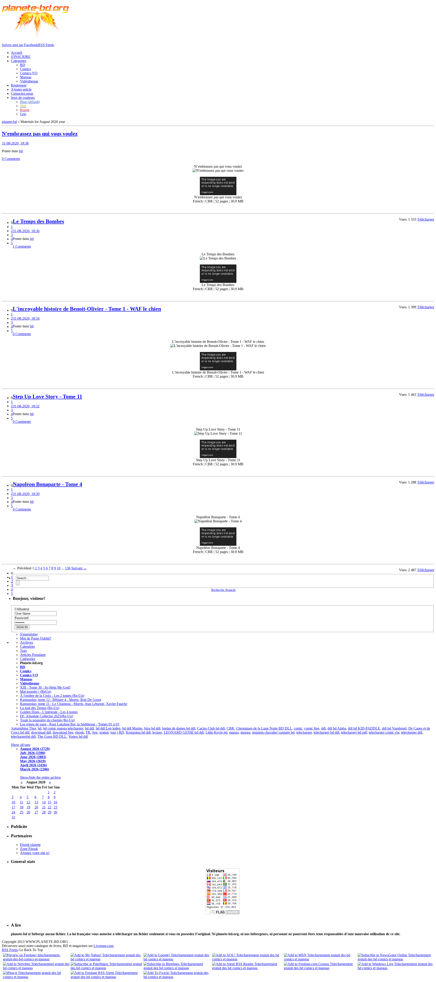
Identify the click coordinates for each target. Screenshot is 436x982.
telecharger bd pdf (354, 732)
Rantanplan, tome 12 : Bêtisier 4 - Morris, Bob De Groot (60, 700)
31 (13, 817)
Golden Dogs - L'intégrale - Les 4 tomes (49, 712)
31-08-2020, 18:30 (26, 494)
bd (21, 151)
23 (55, 807)
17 (13, 807)
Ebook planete (30, 845)
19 (28, 807)
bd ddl (89, 728)
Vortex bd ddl (78, 736)
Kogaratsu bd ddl (138, 732)
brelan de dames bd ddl (178, 728)
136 (67, 568)
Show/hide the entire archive (40, 777)
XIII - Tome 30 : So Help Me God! (45, 687)
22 (49, 807)
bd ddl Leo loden (108, 728)
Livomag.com (104, 946)
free (95, 732)
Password (21, 618)
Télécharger (425, 219)
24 (13, 812)
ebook (79, 732)
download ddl (41, 732)
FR (88, 732)
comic (298, 728)
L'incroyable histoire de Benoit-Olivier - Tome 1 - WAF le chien (87, 309)
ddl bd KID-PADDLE (364, 728)
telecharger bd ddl (326, 732)
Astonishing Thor (23, 728)
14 (44, 802)
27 (36, 812)
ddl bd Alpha (336, 728)
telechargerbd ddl (23, 736)
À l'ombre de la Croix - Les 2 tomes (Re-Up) (52, 696)
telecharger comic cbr (384, 732)
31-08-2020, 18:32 (26, 406)
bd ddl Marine (132, 728)
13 (36, 802)
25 (21, 812)
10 (58, 568)
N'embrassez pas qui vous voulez (40, 134)
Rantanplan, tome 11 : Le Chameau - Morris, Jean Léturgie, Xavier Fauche (73, 704)
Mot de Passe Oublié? (35, 638)
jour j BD (117, 732)
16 (55, 802)
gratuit (104, 732)
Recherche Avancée (223, 590)
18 (21, 807)
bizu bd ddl (152, 728)
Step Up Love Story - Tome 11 (47, 396)
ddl (323, 728)
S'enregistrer (29, 634)
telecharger (304, 732)
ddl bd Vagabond (394, 728)
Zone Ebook (29, 849)
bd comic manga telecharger (63, 728)
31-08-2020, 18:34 (26, 318)
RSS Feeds (10, 950)
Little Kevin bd (216, 732)
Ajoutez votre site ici (35, 853)
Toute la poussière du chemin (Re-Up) (47, 720)
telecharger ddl (411, 732)
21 (44, 807)
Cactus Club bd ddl (211, 728)
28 (44, 812)
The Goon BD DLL (52, 736)
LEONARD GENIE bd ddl (184, 732)
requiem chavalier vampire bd (273, 732)
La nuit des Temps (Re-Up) (39, 708)
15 (49, 802)
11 (21, 802)
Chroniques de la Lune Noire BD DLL (264, 728)
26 (28, 812)
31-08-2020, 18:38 (15, 143)
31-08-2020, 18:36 (26, 231)
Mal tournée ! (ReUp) (35, 691)
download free (63, 732)
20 (36, 807)
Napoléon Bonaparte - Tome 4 (47, 484)
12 (28, 802)
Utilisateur (22, 609)
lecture (157, 732)
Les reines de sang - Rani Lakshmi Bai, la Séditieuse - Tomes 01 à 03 (69, 724)
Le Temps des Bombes (38, 221)
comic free (311, 728)
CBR (230, 728)
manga (234, 732)
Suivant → (79, 568)
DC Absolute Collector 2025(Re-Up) (46, 716)
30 (55, 812)
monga (245, 732)
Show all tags (20, 745)
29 (49, 812)
